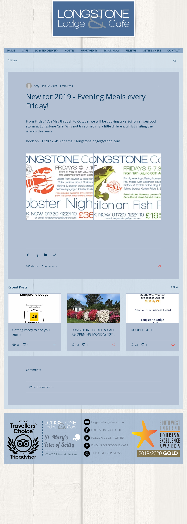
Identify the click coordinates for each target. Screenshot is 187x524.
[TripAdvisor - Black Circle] (87, 454)
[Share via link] (54, 255)
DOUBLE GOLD (142, 330)
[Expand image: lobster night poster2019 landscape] (59, 186)
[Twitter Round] (87, 438)
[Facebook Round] (87, 430)
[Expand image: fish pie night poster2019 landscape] (127, 186)
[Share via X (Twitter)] (36, 255)
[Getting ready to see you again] (34, 308)
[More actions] (159, 86)
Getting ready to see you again (31, 332)
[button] (174, 60)
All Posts (12, 60)
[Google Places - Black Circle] (87, 446)
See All (175, 286)
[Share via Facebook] (27, 255)
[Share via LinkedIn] (45, 255)
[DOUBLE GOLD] (152, 308)
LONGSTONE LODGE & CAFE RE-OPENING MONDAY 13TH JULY (93, 332)
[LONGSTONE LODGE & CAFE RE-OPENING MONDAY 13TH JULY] (93, 308)
